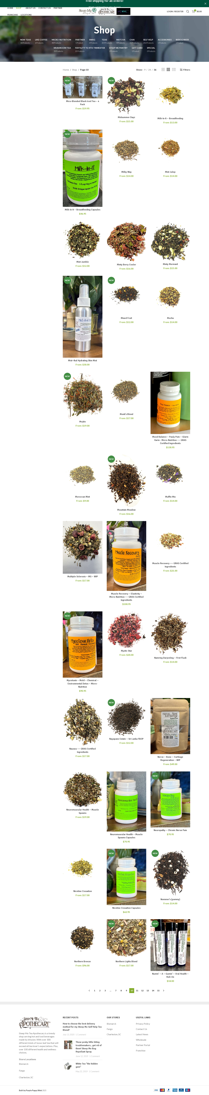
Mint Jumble (82, 261)
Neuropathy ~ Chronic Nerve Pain (170, 830)
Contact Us (141, 1029)
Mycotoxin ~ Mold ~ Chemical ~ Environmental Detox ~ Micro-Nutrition (83, 683)
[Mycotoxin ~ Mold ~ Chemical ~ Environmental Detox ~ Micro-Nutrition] (82, 644)
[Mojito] (82, 395)
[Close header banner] (205, 3)
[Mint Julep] (170, 149)
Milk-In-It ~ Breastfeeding (170, 118)
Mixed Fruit (126, 318)
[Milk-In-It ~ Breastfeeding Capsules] (82, 168)
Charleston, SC (26, 1077)
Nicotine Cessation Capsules (126, 908)
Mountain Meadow (126, 509)
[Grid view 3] (168, 70)
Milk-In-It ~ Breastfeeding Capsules (82, 209)
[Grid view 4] (174, 70)
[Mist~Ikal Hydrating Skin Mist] (82, 317)
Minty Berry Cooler (126, 264)
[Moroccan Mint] (82, 474)
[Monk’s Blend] (126, 391)
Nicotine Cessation (82, 891)
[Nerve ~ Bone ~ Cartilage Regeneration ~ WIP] (170, 726)
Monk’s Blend (126, 414)
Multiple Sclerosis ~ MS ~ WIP (82, 576)
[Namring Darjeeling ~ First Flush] (170, 633)
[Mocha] (170, 295)
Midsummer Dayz (126, 117)
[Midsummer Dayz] (126, 95)
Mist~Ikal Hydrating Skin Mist (82, 360)
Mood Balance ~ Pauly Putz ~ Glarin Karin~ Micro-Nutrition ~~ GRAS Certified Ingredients (170, 440)
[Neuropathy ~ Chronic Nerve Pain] (170, 799)
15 (158, 990)
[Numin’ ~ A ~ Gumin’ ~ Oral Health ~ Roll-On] (170, 945)
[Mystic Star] (126, 629)
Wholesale (141, 1039)
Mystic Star (126, 650)
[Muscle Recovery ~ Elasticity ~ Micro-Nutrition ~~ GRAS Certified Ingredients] (126, 556)
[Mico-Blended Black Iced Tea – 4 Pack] (82, 87)
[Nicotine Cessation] (82, 868)
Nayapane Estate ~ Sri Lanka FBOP (126, 738)
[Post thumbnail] (68, 1049)
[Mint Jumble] (82, 240)
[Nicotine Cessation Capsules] (126, 877)
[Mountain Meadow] (126, 480)
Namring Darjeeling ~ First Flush (170, 657)
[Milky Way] (126, 149)
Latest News (142, 1034)
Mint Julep (170, 172)
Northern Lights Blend (126, 961)
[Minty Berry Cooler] (126, 241)
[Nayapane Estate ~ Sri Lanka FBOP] (126, 717)
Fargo (22, 1070)
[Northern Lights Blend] (126, 939)
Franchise (140, 1050)
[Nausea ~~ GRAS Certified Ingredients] (82, 722)
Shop (74, 69)
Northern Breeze (82, 961)
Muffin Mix (170, 496)
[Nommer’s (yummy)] (170, 873)
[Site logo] (104, 11)
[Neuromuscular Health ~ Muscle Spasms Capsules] (126, 801)
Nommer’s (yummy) (170, 899)
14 (153, 990)
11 (137, 990)
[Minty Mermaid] (170, 241)
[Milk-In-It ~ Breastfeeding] (170, 96)
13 (148, 990)
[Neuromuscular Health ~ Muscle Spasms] (82, 789)
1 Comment (81, 1034)
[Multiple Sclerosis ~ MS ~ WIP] (82, 547)
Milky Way (126, 172)
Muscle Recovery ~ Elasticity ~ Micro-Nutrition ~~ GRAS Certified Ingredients (126, 597)
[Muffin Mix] (170, 474)
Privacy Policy (143, 1023)
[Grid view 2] (163, 70)
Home (66, 69)
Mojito (82, 421)
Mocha (170, 318)
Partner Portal (143, 1045)
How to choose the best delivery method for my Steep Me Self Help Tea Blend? (82, 1027)
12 (142, 990)
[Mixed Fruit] (126, 295)
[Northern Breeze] (82, 939)
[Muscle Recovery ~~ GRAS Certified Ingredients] (170, 541)
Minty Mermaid (170, 264)
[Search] (188, 11)
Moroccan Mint (82, 496)
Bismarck (23, 1063)
